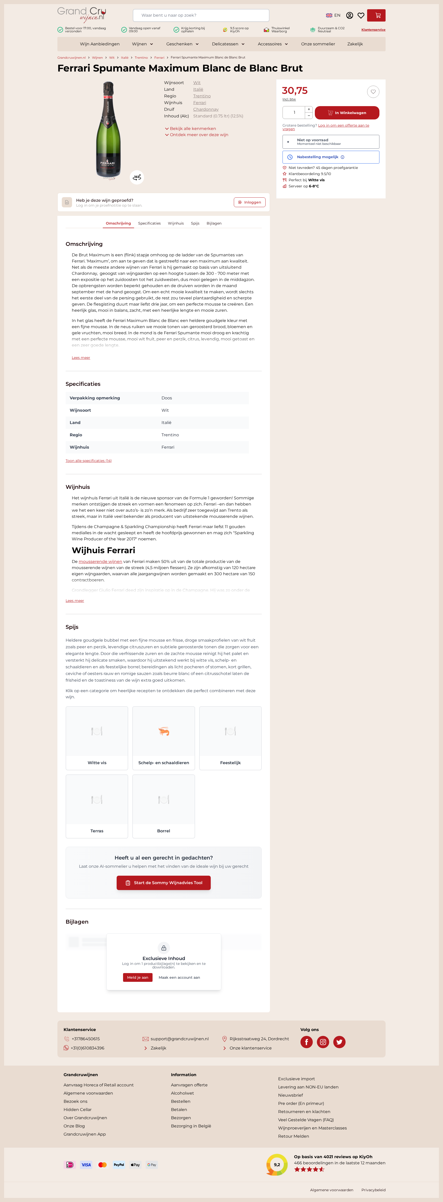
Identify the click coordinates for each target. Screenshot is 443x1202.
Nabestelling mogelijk (318, 157)
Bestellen (180, 1101)
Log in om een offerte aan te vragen (326, 127)
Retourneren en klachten (304, 1111)
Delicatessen (225, 44)
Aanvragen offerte (189, 1085)
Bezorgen (181, 1117)
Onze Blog (74, 1126)
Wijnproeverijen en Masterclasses (312, 1128)
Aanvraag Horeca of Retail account (99, 1085)
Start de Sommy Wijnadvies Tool (168, 882)
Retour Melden (293, 1136)
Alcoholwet (182, 1093)
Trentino (141, 57)
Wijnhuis (176, 223)
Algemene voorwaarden (88, 1093)
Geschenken (179, 44)
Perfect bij (307, 180)
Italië (124, 57)
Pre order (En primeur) (301, 1103)
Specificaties (149, 223)
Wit (112, 57)
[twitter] (339, 1042)
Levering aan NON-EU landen (308, 1087)
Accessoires (270, 44)
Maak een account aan (179, 977)
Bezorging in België (191, 1126)
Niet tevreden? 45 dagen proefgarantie (323, 167)
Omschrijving (118, 223)
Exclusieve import (296, 1078)
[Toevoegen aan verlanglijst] (373, 92)
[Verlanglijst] (361, 15)
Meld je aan (137, 977)
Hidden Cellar (78, 1109)
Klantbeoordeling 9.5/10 (310, 173)
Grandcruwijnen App (85, 1134)
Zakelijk (355, 44)
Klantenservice (373, 30)
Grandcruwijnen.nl (71, 57)
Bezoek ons (75, 1101)
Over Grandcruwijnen (85, 1117)
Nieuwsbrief (290, 1095)
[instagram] (323, 1042)
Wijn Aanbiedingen (100, 44)
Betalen (179, 1109)
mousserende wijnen (100, 561)
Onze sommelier (318, 44)
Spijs (195, 223)
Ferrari (159, 57)
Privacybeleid (373, 1190)
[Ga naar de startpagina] (81, 15)
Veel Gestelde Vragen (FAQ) (306, 1119)
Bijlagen (214, 223)
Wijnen (139, 44)
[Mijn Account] (350, 15)
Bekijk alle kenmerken (193, 128)
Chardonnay (206, 109)
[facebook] (306, 1042)
